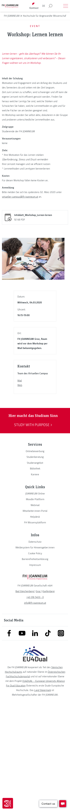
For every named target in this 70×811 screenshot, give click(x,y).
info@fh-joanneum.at (35, 603)
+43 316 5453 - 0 (35, 597)
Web (19, 385)
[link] (35, 451)
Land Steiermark (42, 690)
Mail (19, 380)
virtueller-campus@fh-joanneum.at (20, 196)
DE (43, 6)
